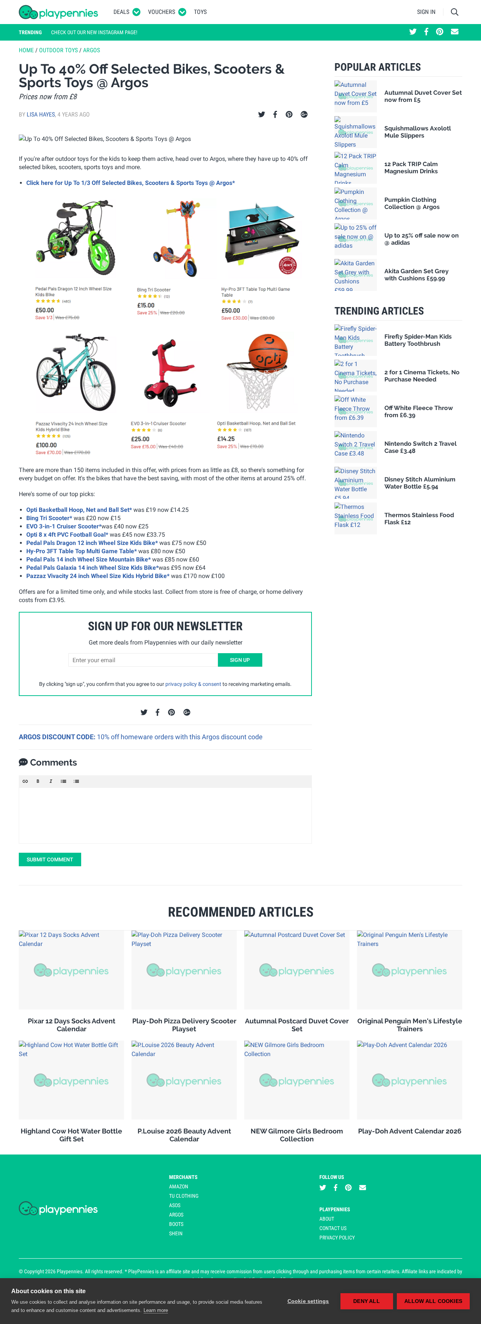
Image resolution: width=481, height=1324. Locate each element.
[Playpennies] (58, 12)
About (326, 1219)
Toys (200, 11)
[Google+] (304, 114)
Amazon (178, 1186)
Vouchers (161, 11)
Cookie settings (308, 1301)
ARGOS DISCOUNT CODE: (58, 737)
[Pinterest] (289, 114)
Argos (91, 50)
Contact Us (332, 1228)
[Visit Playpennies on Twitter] (412, 32)
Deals (121, 11)
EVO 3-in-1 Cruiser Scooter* (63, 526)
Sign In (426, 11)
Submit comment (50, 859)
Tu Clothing (183, 1196)
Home (26, 50)
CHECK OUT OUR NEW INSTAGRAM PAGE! (94, 32)
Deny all (366, 1301)
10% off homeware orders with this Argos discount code (180, 737)
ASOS (174, 1205)
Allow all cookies (433, 1301)
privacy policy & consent (193, 684)
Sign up (240, 660)
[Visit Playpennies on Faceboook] (426, 32)
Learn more (156, 1310)
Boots (176, 1224)
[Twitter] (261, 114)
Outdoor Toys (58, 50)
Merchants (183, 1177)
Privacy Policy (337, 1238)
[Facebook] (275, 114)
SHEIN (176, 1233)
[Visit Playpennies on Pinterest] (439, 32)
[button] (25, 781)
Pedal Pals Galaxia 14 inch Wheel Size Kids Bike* (92, 567)
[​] (165, 815)
